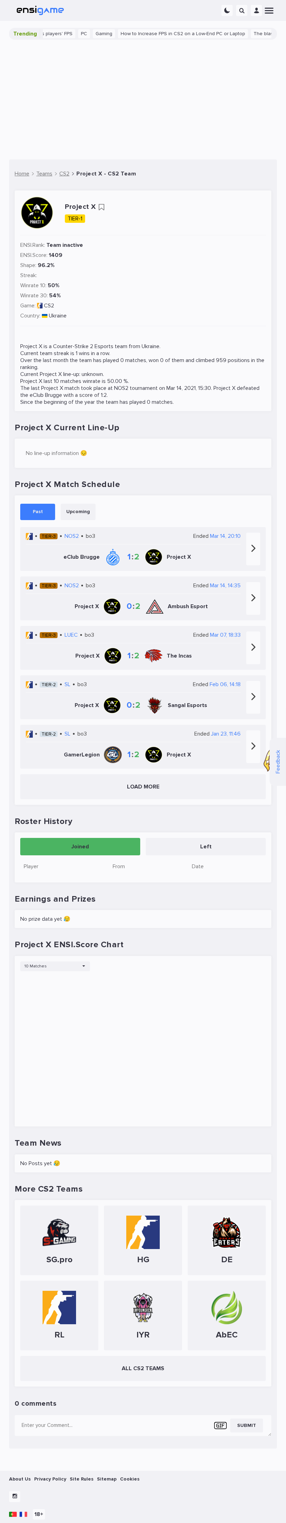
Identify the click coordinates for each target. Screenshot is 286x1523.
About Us (20, 1479)
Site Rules (81, 1479)
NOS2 (121, 388)
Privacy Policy (50, 1479)
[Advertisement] (143, 99)
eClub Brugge (46, 395)
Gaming (86, 34)
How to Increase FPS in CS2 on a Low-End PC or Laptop (165, 34)
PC (66, 34)
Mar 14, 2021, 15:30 (188, 388)
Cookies (130, 1479)
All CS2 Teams (143, 1368)
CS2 (49, 305)
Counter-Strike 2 (73, 346)
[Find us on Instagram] (14, 1496)
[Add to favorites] (101, 207)
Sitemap (106, 1479)
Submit (246, 1425)
